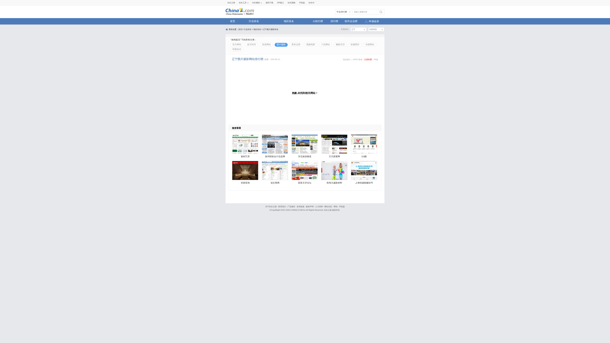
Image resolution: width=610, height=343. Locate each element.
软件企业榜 (351, 21)
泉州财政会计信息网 (275, 156)
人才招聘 (319, 206)
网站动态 (328, 206)
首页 (232, 21)
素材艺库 (245, 156)
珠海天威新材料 (334, 183)
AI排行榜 (318, 21)
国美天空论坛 (304, 183)
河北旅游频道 (304, 156)
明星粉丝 (236, 49)
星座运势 (295, 44)
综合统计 (347, 59)
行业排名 (254, 21)
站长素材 (256, 3)
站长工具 (243, 3)
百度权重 (368, 59)
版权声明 (310, 206)
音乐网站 (236, 44)
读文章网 (275, 183)
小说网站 (325, 44)
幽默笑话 (340, 44)
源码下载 (269, 3)
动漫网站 (369, 44)
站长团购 (291, 3)
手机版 (342, 206)
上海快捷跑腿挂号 (364, 183)
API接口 (280, 3)
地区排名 (289, 21)
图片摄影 (281, 44)
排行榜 (334, 21)
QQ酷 (364, 156)
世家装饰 (245, 183)
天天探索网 (334, 156)
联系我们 (282, 206)
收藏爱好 (355, 44)
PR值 (376, 59)
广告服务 (291, 206)
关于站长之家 (271, 206)
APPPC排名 (357, 59)
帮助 (335, 206)
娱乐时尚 (251, 44)
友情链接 (300, 206)
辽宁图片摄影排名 (270, 29)
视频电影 (310, 44)
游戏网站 (266, 44)
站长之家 (231, 3)
